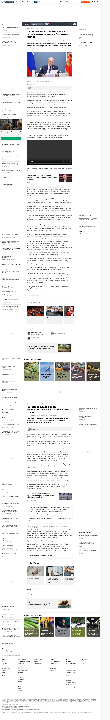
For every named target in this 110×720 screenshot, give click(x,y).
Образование (82, 38)
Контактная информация (71, 663)
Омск (19, 666)
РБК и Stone (4, 506)
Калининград (20, 672)
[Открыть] (11, 1)
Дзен (35, 666)
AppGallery (84, 665)
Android (83, 663)
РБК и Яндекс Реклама (6, 549)
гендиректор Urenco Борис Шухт (50, 471)
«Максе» (50, 555)
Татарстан (20, 681)
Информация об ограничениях (9, 712)
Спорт (3, 405)
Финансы (4, 670)
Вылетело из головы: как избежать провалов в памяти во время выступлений (87, 416)
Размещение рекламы (70, 666)
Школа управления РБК (71, 687)
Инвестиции (4, 146)
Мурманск (20, 690)
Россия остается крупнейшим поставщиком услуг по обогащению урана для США (47, 527)
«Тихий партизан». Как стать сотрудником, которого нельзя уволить (88, 43)
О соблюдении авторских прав (25, 712)
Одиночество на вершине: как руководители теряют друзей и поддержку (86, 36)
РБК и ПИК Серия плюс (7, 237)
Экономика (4, 541)
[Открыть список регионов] (92, 2)
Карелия (19, 688)
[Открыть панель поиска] (95, 2)
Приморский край (22, 692)
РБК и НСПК (4, 166)
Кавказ (19, 686)
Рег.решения (68, 678)
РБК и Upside (4, 30)
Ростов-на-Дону (21, 679)
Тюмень (19, 683)
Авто (3, 159)
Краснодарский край (22, 674)
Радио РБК (8, 1)
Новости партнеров (33, 359)
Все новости (6, 25)
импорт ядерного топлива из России (57, 507)
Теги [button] (33, 328)
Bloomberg (30, 530)
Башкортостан (21, 668)
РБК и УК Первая (5, 361)
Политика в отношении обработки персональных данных (63, 712)
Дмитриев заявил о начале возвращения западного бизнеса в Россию (42, 178)
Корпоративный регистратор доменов (72, 674)
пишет (38, 438)
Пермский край (21, 677)
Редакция (68, 665)
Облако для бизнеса (70, 672)
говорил (52, 541)
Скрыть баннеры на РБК (55, 661)
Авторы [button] (29, 328)
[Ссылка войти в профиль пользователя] (97, 1)
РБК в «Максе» (33, 302)
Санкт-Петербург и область (24, 661)
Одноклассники (37, 663)
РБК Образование (5, 675)
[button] (92, 2)
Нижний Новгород (22, 675)
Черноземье (20, 684)
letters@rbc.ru (14, 702)
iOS (82, 661)
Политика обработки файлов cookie (86, 712)
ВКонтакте (36, 661)
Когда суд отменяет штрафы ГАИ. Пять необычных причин (88, 28)
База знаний (4, 674)
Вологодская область (22, 670)
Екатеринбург (21, 663)
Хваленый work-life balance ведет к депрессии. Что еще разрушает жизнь (88, 423)
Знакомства (68, 680)
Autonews (81, 30)
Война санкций (30, 28)
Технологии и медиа (6, 399)
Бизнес (29, 182)
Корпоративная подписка (55, 665)
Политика (4, 97)
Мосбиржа (14, 706)
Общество (4, 37)
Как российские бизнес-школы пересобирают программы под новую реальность (88, 408)
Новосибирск (21, 665)
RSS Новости (53, 670)
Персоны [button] (38, 328)
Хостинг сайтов (69, 677)
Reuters (29, 473)
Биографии (4, 672)
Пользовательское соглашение (41, 712)
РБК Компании (5, 110)
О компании (68, 661)
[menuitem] (20, 2)
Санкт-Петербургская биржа (24, 706)
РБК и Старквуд (5, 427)
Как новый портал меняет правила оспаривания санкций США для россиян (40, 496)
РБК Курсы (68, 686)
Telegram (41, 295)
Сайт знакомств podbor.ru (71, 682)
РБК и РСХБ (4, 104)
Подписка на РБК (53, 663)
